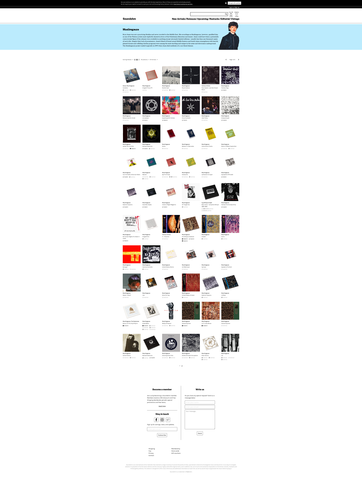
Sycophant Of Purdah (227, 174)
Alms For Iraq (166, 295)
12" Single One (186, 204)
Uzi (222, 355)
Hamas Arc (185, 174)
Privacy (151, 453)
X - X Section (165, 236)
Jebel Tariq (205, 118)
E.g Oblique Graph (207, 202)
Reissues (191, 18)
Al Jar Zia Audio (186, 118)
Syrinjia (204, 267)
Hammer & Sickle (147, 267)
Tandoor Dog (224, 88)
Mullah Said (165, 88)
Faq (150, 451)
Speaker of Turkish (226, 267)
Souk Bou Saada (146, 204)
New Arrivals (178, 18)
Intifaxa (223, 295)
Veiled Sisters (127, 355)
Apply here (162, 406)
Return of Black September (229, 146)
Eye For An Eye (166, 174)
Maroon (144, 174)
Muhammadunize (147, 146)
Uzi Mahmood (186, 267)
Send (200, 433)
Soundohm (129, 18)
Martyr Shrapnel (166, 323)
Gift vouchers (176, 453)
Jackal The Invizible (128, 146)
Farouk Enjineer (186, 323)
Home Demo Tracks (207, 146)
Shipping (152, 449)
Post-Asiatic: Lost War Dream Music (210, 88)
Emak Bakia (145, 323)
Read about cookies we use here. (183, 4)
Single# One (145, 236)
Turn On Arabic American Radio (131, 174)
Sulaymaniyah (225, 118)
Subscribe (162, 435)
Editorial (225, 18)
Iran (143, 295)
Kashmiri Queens (127, 204)
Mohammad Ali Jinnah (129, 118)
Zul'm (223, 236)
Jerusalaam (145, 118)
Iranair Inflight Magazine (169, 204)
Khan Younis (205, 355)
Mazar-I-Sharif (127, 295)
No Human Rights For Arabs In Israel (131, 237)
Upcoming (202, 18)
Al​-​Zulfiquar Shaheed (188, 236)
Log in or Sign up (234, 7)
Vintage (235, 18)
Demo (163, 146)
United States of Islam (188, 295)
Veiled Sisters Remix (168, 267)
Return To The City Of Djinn (130, 323)
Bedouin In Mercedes (188, 146)
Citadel (204, 236)
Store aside (175, 451)
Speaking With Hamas (168, 118)
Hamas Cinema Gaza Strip (228, 204)
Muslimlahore (186, 88)
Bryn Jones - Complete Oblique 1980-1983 (210, 205)
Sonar (124, 85)
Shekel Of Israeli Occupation (190, 355)
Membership (175, 449)
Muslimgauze (130, 85)
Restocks (214, 18)
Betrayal (125, 267)
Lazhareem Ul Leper (207, 174)
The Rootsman (135, 321)
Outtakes (125, 88)
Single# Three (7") (147, 88)
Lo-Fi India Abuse (206, 323)
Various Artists (206, 85)
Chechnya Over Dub (167, 355)
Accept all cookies (234, 3)
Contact (151, 455)
